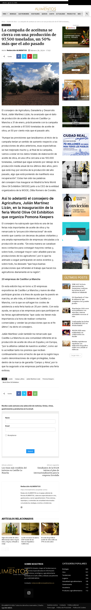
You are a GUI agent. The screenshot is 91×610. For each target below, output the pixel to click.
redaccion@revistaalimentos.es (43, 583)
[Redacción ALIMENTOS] (11, 496)
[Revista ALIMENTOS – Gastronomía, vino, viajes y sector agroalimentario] (45, 8)
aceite (11, 379)
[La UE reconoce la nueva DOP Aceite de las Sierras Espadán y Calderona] (30, 529)
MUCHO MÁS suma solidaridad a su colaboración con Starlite (78, 333)
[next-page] (6, 549)
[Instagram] (21, 507)
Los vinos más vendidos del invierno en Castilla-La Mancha (14, 470)
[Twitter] (24, 56)
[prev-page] (3, 549)
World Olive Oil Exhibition (11, 382)
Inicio (3, 22)
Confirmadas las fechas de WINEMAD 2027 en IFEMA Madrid (80, 323)
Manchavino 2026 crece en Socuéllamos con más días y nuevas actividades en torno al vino (80, 312)
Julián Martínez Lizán (33, 379)
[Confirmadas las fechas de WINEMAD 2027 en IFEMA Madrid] (66, 323)
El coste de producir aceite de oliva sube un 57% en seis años (49, 540)
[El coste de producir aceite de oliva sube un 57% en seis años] (50, 529)
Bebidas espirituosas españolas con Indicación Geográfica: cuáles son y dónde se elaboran (80, 345)
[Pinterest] (29, 56)
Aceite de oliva (12, 22)
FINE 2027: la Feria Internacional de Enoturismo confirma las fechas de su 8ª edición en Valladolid (79, 288)
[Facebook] (18, 56)
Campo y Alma (19, 379)
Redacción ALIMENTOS (17, 50)
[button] (87, 13)
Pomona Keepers (48, 379)
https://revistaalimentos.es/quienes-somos (34, 490)
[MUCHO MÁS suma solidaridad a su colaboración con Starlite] (66, 332)
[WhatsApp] (35, 56)
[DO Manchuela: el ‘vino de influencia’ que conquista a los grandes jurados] (66, 299)
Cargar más (75, 355)
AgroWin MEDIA (7, 608)
